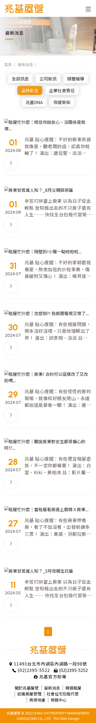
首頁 (8, 64)
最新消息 (25, 64)
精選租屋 (73, 688)
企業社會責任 (62, 90)
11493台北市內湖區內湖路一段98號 (50, 663)
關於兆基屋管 (27, 688)
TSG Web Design (66, 718)
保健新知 (61, 102)
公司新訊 (48, 78)
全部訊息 (20, 78)
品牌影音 (29, 90)
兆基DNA (34, 102)
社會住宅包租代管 (63, 694)
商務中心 (59, 700)
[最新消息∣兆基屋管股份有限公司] (28, 8)
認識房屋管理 (29, 694)
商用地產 (37, 700)
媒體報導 (75, 78)
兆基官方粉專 (52, 676)
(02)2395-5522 (34, 670)
